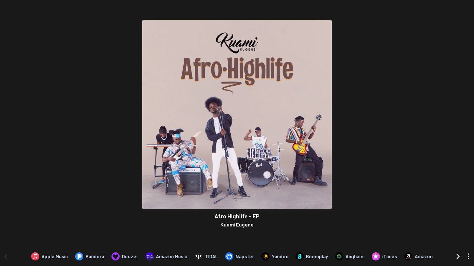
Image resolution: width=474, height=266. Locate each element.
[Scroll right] (458, 256)
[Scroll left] (5, 256)
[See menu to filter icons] (468, 256)
